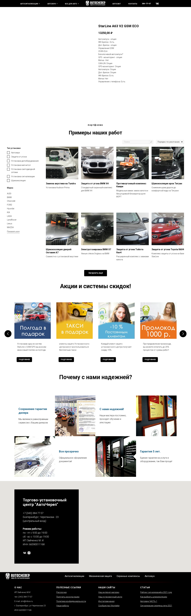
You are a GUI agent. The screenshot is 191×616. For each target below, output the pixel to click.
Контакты (132, 4)
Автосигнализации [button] (74, 576)
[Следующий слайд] (183, 334)
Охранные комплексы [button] (128, 576)
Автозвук (51, 4)
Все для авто (71, 4)
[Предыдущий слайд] (8, 334)
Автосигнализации (29, 4)
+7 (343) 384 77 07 (33, 513)
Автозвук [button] (150, 576)
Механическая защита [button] (100, 576)
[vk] (157, 3)
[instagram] (29, 553)
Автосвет (116, 4)
